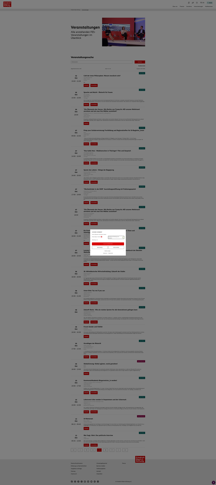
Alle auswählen (108, 243)
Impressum (105, 253)
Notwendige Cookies (96, 236)
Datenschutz (110, 253)
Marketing (94, 239)
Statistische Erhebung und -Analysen (113, 237)
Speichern (116, 247)
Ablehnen (100, 247)
